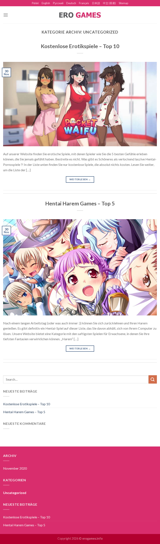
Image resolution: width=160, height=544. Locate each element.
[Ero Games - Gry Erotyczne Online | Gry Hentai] (80, 15)
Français (84, 3)
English (46, 3)
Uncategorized (14, 493)
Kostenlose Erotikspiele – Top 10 (80, 46)
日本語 (96, 3)
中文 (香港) (109, 3)
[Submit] (153, 379)
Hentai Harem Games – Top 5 (80, 203)
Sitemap (123, 3)
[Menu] (5, 15)
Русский (58, 3)
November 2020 (15, 468)
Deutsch (71, 3)
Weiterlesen (80, 179)
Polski (35, 3)
